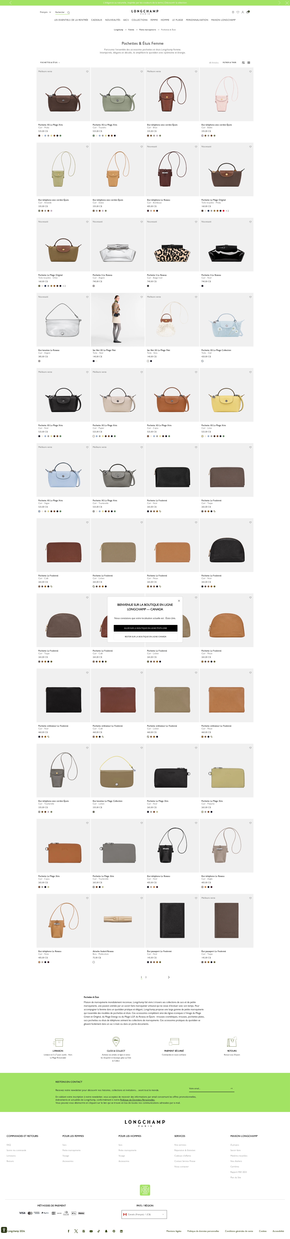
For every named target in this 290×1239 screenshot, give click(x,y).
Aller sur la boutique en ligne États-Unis (145, 628)
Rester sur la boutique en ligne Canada (145, 637)
